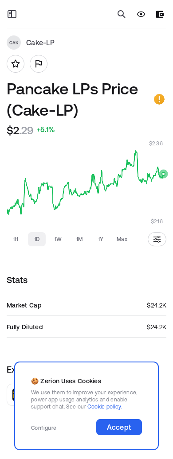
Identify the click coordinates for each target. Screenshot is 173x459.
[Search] (121, 14)
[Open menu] (12, 14)
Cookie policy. (104, 406)
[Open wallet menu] (159, 14)
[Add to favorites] (15, 64)
